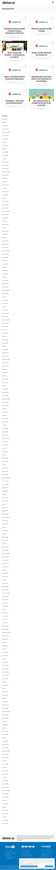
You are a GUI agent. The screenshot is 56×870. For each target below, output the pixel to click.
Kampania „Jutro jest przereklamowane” (14, 102)
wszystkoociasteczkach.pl (28, 864)
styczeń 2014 (5, 583)
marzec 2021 (5, 303)
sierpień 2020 (5, 326)
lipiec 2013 (4, 603)
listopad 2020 (5, 316)
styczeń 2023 (5, 241)
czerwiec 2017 (5, 451)
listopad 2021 (5, 287)
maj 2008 (4, 807)
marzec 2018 (5, 422)
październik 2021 (6, 290)
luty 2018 (4, 425)
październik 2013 (6, 593)
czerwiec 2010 (5, 724)
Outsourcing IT (8, 850)
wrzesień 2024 (5, 175)
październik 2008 (6, 790)
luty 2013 (4, 619)
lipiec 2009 (4, 761)
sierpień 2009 (5, 757)
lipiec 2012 (4, 642)
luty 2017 (4, 464)
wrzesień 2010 (5, 714)
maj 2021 (4, 297)
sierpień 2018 (5, 405)
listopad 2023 (5, 208)
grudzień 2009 (5, 744)
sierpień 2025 (5, 139)
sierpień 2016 (5, 484)
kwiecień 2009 (5, 770)
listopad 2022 (5, 247)
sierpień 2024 (5, 178)
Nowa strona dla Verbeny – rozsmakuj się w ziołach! (14, 54)
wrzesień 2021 (5, 293)
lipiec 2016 (4, 487)
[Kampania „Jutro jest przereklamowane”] (14, 95)
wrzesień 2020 (5, 323)
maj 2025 (4, 148)
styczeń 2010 (5, 741)
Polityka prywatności (24, 869)
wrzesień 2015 (5, 520)
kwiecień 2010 (5, 731)
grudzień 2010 (5, 705)
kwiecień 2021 (5, 300)
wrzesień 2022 (5, 254)
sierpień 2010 (5, 718)
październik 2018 (6, 399)
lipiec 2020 (4, 329)
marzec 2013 (5, 616)
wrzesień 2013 (5, 596)
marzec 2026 (5, 125)
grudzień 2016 (5, 471)
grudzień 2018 (5, 392)
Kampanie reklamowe (27, 854)
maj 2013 (4, 609)
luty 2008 (4, 816)
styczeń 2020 (5, 349)
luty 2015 (4, 543)
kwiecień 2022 (5, 270)
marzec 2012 (5, 655)
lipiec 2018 (4, 408)
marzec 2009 (5, 774)
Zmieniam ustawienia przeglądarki (29, 866)
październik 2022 (6, 250)
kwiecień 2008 (5, 810)
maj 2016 (4, 494)
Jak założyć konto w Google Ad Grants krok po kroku (41, 103)
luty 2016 (4, 504)
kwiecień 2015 (5, 537)
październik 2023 (6, 211)
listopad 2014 (5, 550)
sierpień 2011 (5, 678)
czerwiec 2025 (5, 145)
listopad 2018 (5, 395)
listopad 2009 (5, 747)
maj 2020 (4, 336)
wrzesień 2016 (5, 481)
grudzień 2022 (5, 244)
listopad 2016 (5, 474)
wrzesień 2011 (5, 675)
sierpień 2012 (5, 639)
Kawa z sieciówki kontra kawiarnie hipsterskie (14, 77)
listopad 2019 (5, 356)
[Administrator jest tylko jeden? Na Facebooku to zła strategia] (41, 71)
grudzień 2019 (5, 352)
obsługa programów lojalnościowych (46, 854)
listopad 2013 (5, 589)
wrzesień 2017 (5, 441)
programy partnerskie (46, 850)
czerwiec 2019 (5, 372)
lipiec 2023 (4, 221)
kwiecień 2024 (5, 191)
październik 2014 (6, 553)
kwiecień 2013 (5, 612)
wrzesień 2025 (5, 135)
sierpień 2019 (5, 366)
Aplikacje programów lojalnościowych (10, 857)
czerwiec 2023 (5, 224)
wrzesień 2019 (5, 362)
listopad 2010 (5, 708)
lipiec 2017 (4, 448)
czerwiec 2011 (5, 685)
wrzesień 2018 (5, 402)
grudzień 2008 (5, 784)
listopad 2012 (5, 629)
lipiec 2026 (4, 119)
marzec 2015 (5, 540)
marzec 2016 (5, 501)
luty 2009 (4, 777)
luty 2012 (4, 659)
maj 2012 (4, 649)
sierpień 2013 (5, 599)
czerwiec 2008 (5, 803)
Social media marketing (27, 855)
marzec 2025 (5, 155)
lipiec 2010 (4, 721)
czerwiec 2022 (5, 264)
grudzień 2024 (5, 165)
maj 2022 (4, 267)
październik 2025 (6, 132)
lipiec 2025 (4, 142)
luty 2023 (4, 237)
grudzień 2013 (5, 586)
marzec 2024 (5, 194)
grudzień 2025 (5, 129)
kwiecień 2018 (5, 418)
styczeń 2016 (5, 507)
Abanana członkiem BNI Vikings (41, 29)
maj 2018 (4, 415)
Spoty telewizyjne (26, 852)
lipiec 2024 (4, 181)
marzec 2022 (5, 273)
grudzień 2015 (5, 510)
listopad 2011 (5, 668)
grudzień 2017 (5, 431)
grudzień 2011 (5, 665)
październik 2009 (6, 751)
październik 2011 (6, 672)
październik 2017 (6, 438)
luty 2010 (4, 738)
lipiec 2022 (4, 260)
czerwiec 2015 (5, 530)
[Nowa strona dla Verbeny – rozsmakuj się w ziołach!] (14, 47)
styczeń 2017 (5, 468)
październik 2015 (6, 517)
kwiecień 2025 (5, 152)
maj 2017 (4, 454)
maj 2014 (4, 570)
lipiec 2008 (4, 800)
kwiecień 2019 (5, 379)
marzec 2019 (5, 382)
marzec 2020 (5, 343)
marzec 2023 (5, 234)
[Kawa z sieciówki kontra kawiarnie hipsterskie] (14, 71)
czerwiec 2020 (5, 333)
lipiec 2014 (4, 563)
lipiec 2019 (4, 369)
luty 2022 (4, 277)
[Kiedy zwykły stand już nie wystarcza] (41, 47)
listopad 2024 (5, 168)
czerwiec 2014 (5, 566)
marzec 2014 (5, 576)
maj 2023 (4, 227)
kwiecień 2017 (5, 458)
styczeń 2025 (5, 162)
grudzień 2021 (5, 283)
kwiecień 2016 (5, 497)
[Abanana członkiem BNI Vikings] (41, 23)
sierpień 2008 (5, 797)
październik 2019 (6, 359)
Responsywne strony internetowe (10, 854)
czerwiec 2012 (5, 645)
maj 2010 (4, 728)
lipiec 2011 (4, 682)
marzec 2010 (5, 734)
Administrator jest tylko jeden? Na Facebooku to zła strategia (41, 78)
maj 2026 (4, 122)
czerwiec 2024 (5, 185)
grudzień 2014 (5, 547)
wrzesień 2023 (5, 214)
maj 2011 (4, 688)
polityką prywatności (33, 862)
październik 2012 (6, 632)
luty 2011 (4, 698)
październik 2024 (6, 171)
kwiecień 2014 (5, 573)
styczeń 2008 (5, 820)
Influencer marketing (26, 850)
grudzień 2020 (5, 313)
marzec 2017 (5, 461)
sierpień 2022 (5, 257)
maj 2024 (4, 188)
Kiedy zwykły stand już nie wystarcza (41, 53)
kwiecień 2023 (5, 231)
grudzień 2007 (5, 823)
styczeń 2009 (5, 780)
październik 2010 (6, 711)
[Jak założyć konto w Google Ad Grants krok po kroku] (41, 95)
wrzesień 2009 (5, 754)
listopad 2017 (5, 435)
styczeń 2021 (5, 310)
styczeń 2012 (5, 662)
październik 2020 (6, 320)
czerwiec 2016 (5, 491)
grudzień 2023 (5, 204)
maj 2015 (4, 534)
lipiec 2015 (4, 527)
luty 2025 (4, 158)
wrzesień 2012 (5, 636)
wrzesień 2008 (5, 793)
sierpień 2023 (5, 218)
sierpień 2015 (5, 524)
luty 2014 (4, 580)
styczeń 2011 (5, 701)
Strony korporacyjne (10, 852)
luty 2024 (4, 198)
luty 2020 (4, 346)
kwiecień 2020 (5, 339)
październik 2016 (6, 478)
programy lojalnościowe (47, 857)
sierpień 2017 (5, 445)
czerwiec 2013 (5, 606)
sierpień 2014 (5, 560)
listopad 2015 (5, 514)
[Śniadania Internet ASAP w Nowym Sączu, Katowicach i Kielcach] (14, 23)
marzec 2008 (5, 813)
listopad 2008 (5, 787)
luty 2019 (4, 385)
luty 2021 (4, 306)
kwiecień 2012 (5, 652)
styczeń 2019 (5, 389)
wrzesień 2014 (5, 556)
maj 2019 (4, 376)
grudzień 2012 (5, 626)
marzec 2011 (5, 695)
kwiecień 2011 (5, 691)
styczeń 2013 (5, 622)
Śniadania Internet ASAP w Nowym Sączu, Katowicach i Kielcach (14, 30)
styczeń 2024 (5, 201)
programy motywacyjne (47, 852)
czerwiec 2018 (5, 412)
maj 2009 (4, 767)
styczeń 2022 (5, 280)
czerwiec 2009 (5, 764)
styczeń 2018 (5, 428)
